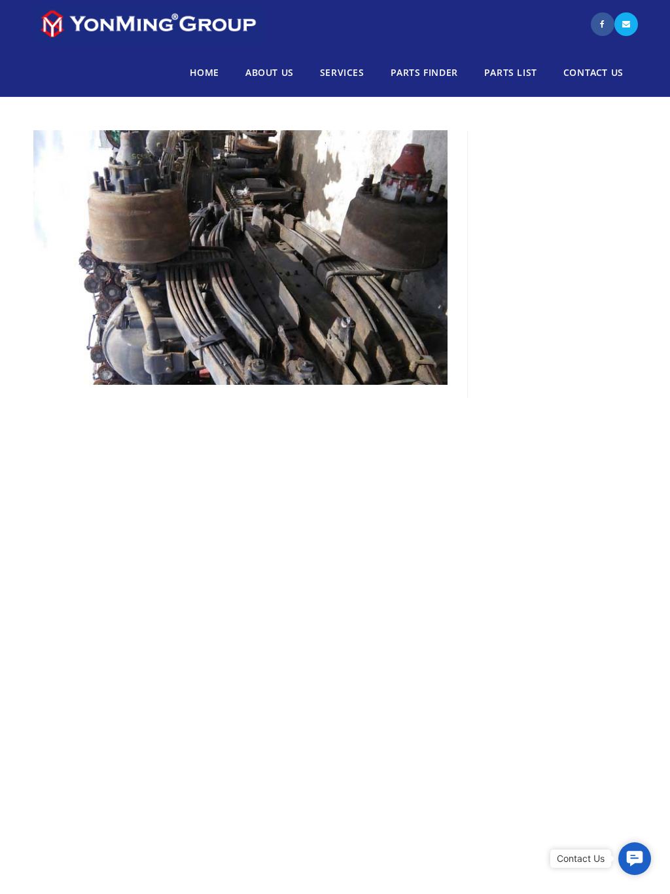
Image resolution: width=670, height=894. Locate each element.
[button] (634, 858)
